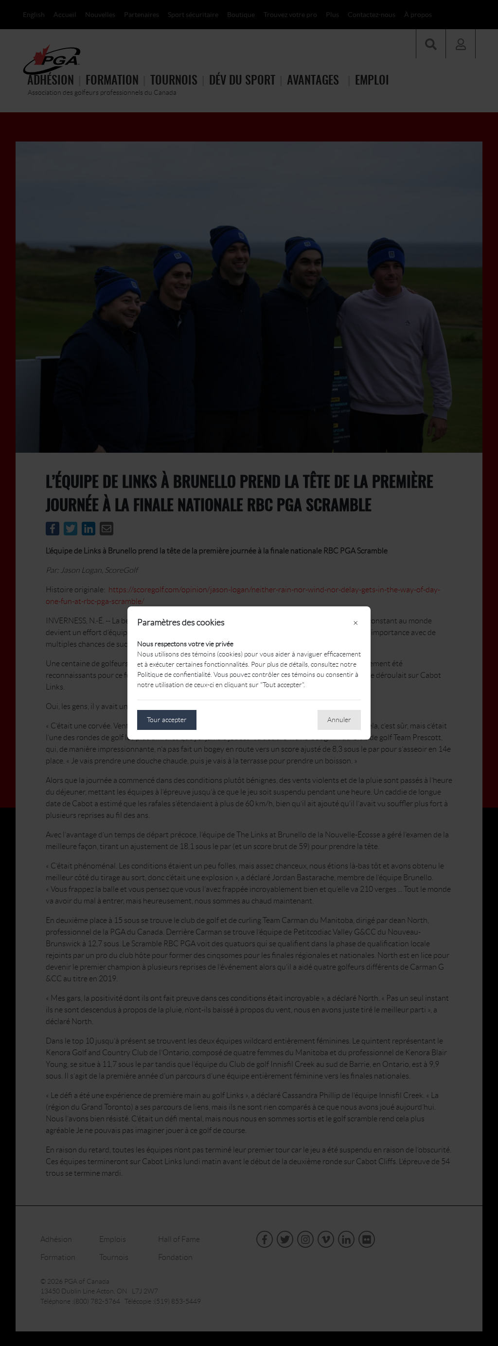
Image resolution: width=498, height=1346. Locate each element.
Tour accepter (167, 720)
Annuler (339, 720)
